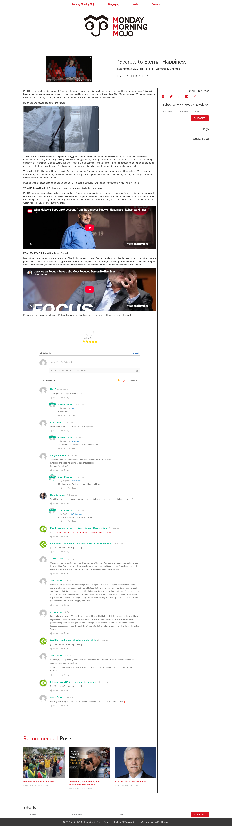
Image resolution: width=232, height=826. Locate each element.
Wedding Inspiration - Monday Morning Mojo (73, 640)
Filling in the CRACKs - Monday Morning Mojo (74, 682)
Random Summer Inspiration (38, 782)
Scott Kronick (65, 405)
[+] (89, 370)
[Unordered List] (70, 370)
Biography (113, 4)
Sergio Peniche (76, 481)
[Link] (82, 370)
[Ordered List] (67, 370)
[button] (163, 96)
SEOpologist (128, 822)
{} (85, 370)
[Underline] (59, 370)
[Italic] (55, 370)
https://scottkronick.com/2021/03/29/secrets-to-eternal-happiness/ (82, 532)
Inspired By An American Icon (130, 782)
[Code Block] (78, 370)
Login (137, 353)
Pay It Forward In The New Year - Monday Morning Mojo (78, 528)
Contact (156, 4)
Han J (73, 408)
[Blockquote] (74, 370)
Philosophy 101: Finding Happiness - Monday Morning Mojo (81, 543)
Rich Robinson (76, 514)
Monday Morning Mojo (83, 4)
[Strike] (63, 370)
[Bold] (52, 370)
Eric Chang (75, 441)
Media (135, 4)
